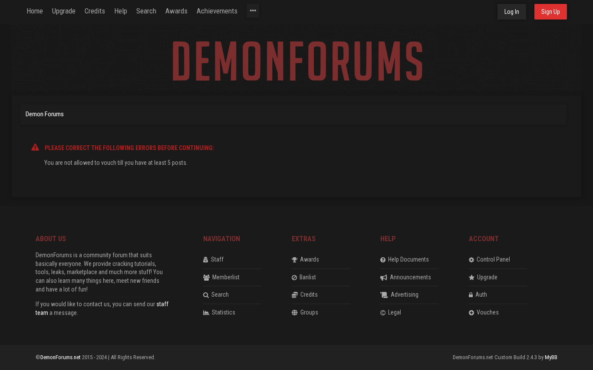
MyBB (551, 357)
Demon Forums (45, 114)
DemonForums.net (61, 357)
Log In (511, 11)
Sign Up (550, 11)
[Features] (253, 11)
